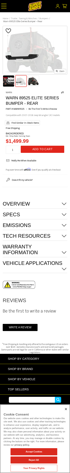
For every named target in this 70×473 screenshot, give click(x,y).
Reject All (34, 460)
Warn (9, 92)
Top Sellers (18, 389)
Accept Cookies (34, 451)
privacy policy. (22, 445)
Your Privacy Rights (34, 468)
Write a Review (20, 327)
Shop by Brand (20, 369)
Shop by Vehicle (21, 379)
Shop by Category (23, 358)
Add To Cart (42, 149)
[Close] (66, 409)
